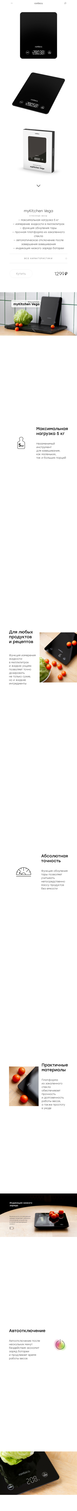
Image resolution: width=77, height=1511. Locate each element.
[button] (12, 3)
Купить (21, 273)
